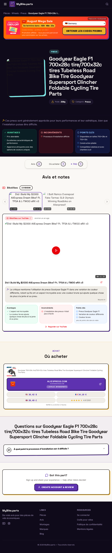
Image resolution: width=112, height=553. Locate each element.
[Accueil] (5, 4)
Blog (42, 533)
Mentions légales (85, 529)
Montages (44, 524)
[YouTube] (3, 523)
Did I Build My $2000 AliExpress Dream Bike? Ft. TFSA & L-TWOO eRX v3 (44, 282)
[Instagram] (9, 523)
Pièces (43, 515)
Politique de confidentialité (89, 524)
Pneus (54, 52)
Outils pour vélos (85, 519)
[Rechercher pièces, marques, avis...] (107, 4)
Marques (44, 529)
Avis (42, 519)
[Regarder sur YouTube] (101, 282)
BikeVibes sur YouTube (19, 218)
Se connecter (83, 515)
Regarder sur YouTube (57, 327)
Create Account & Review (58, 487)
